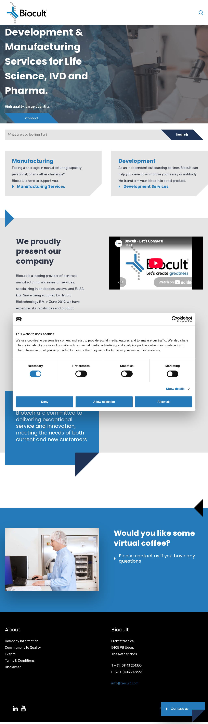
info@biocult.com (124, 683)
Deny (44, 401)
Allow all (163, 401)
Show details (175, 388)
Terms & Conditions (20, 660)
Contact (32, 118)
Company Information (21, 641)
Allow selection (104, 401)
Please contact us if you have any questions (157, 558)
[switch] (81, 374)
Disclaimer (13, 667)
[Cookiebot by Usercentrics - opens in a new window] (174, 319)
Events (10, 654)
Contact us (179, 708)
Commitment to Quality (23, 647)
